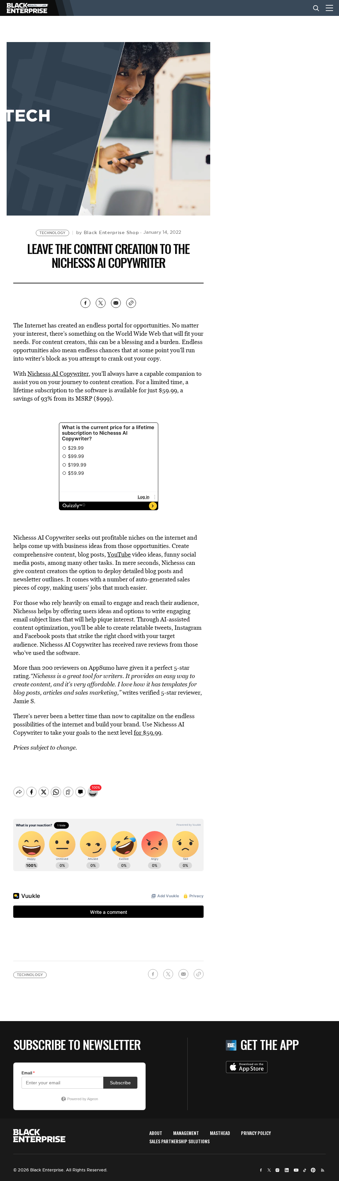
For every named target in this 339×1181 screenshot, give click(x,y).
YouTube (119, 554)
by (107, 232)
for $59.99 (147, 732)
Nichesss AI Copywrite (56, 373)
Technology (52, 233)
